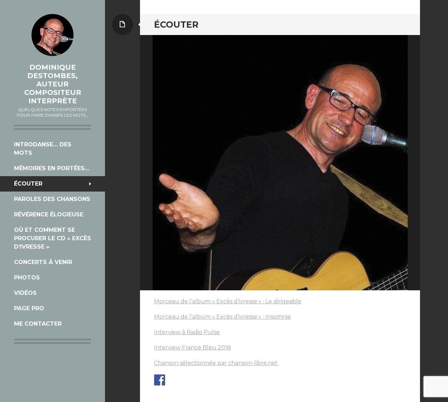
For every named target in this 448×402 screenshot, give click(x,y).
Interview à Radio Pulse (187, 332)
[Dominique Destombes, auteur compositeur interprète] (52, 35)
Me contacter (38, 323)
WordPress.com (69, 360)
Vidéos (25, 293)
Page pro (29, 308)
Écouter (28, 183)
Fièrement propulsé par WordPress (53, 353)
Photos (27, 277)
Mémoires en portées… (51, 168)
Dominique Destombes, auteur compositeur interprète (52, 84)
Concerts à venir (43, 262)
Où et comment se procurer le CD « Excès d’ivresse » (52, 238)
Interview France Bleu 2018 (192, 347)
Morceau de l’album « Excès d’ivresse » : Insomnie (222, 316)
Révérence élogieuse (48, 214)
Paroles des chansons (52, 199)
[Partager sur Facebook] (159, 380)
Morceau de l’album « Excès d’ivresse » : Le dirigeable (227, 301)
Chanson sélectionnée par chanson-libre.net (216, 363)
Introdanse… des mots (42, 148)
